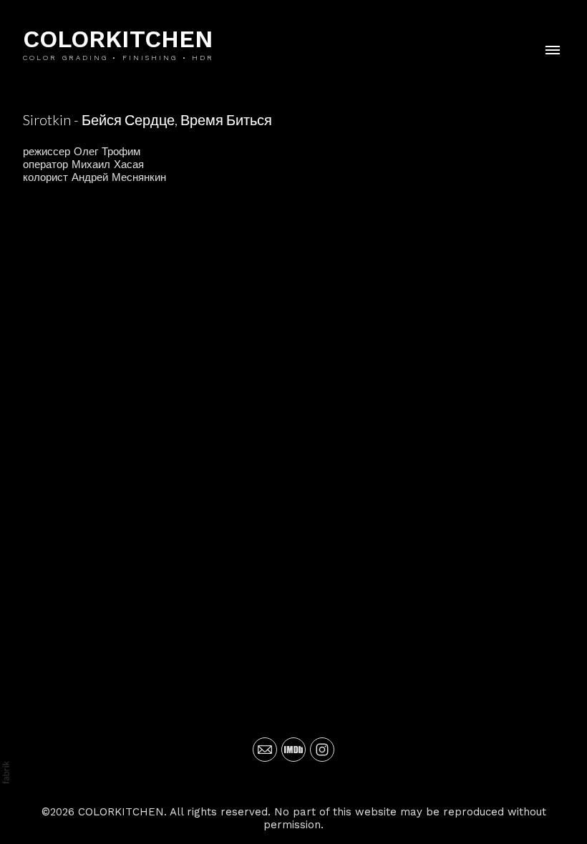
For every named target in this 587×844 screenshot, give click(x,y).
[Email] (265, 749)
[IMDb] (293, 749)
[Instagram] (322, 749)
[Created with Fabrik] (5, 772)
